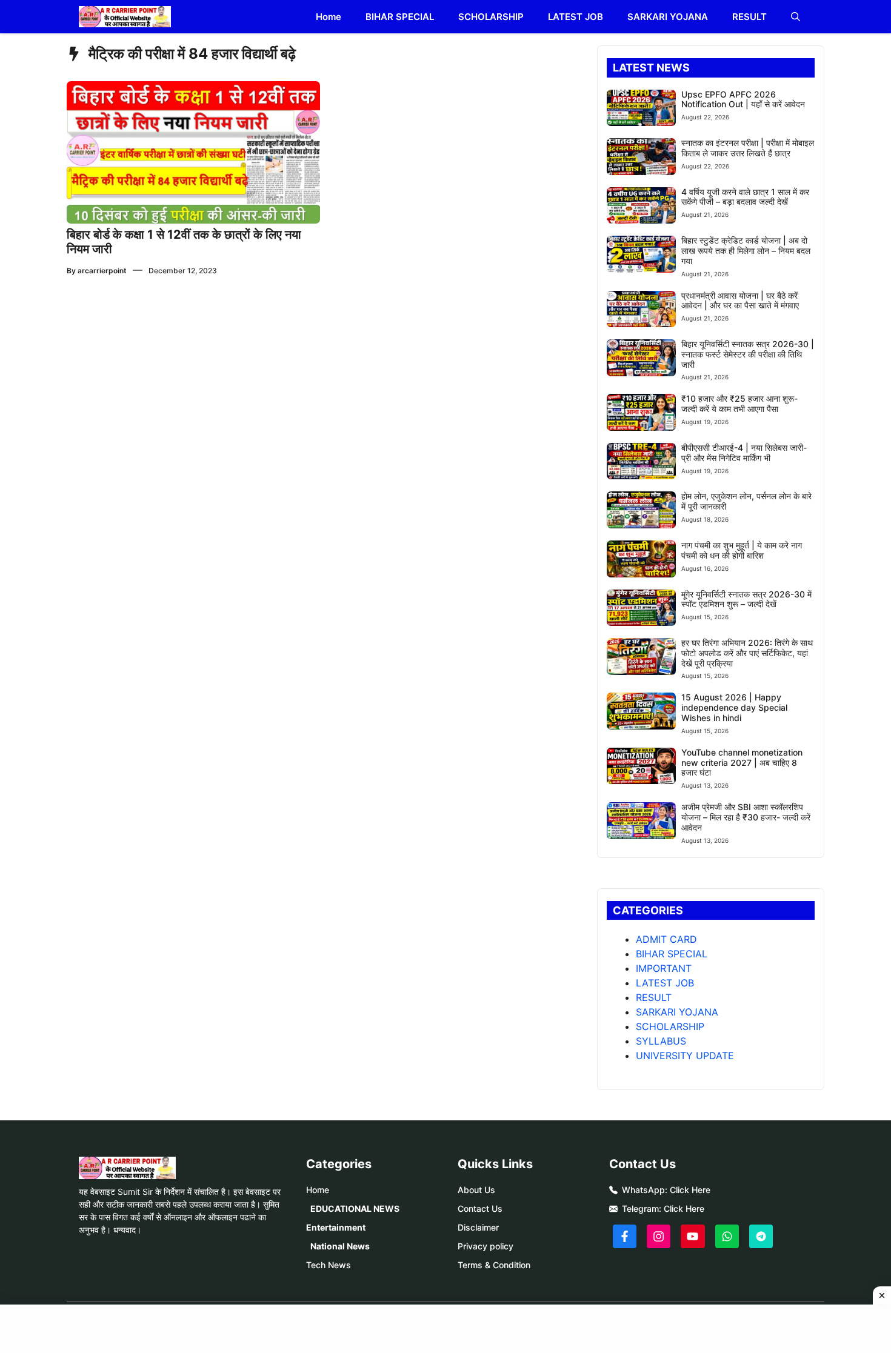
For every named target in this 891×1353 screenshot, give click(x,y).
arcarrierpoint (102, 270)
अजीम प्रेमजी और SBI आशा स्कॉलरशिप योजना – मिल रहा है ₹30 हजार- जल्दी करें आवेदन (745, 817)
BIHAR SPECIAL (399, 16)
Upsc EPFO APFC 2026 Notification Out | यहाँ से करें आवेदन (743, 99)
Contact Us (480, 1208)
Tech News (328, 1265)
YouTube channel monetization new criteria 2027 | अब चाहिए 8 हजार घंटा (742, 762)
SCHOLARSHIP (491, 16)
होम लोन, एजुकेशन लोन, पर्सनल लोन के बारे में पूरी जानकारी (746, 501)
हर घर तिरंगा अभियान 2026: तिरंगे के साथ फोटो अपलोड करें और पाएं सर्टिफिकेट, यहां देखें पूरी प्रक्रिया (747, 652)
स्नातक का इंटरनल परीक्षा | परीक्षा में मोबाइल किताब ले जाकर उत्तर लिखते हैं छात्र (747, 148)
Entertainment (335, 1227)
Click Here (690, 1190)
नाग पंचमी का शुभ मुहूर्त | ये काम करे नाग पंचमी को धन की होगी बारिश (741, 550)
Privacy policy (485, 1246)
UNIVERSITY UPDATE (685, 1055)
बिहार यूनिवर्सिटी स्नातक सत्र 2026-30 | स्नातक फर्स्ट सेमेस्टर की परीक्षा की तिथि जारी (747, 354)
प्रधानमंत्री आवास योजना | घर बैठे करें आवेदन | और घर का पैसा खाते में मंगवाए (740, 300)
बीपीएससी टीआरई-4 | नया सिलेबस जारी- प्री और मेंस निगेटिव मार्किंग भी (744, 452)
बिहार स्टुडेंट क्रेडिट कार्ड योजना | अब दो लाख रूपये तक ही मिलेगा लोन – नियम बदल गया (745, 250)
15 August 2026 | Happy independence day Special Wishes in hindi (734, 707)
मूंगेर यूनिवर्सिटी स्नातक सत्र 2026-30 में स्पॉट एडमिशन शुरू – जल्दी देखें (746, 599)
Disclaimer (478, 1227)
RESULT (749, 16)
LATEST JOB (575, 16)
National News (340, 1246)
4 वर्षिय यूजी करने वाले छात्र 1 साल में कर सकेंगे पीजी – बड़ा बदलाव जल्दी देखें (745, 197)
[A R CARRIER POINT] (125, 16)
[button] (795, 16)
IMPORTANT (664, 968)
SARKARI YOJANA (667, 16)
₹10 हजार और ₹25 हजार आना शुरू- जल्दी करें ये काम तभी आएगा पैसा (739, 403)
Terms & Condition (494, 1265)
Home (328, 16)
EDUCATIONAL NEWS (354, 1208)
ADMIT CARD (666, 939)
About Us (476, 1190)
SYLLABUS (661, 1041)
